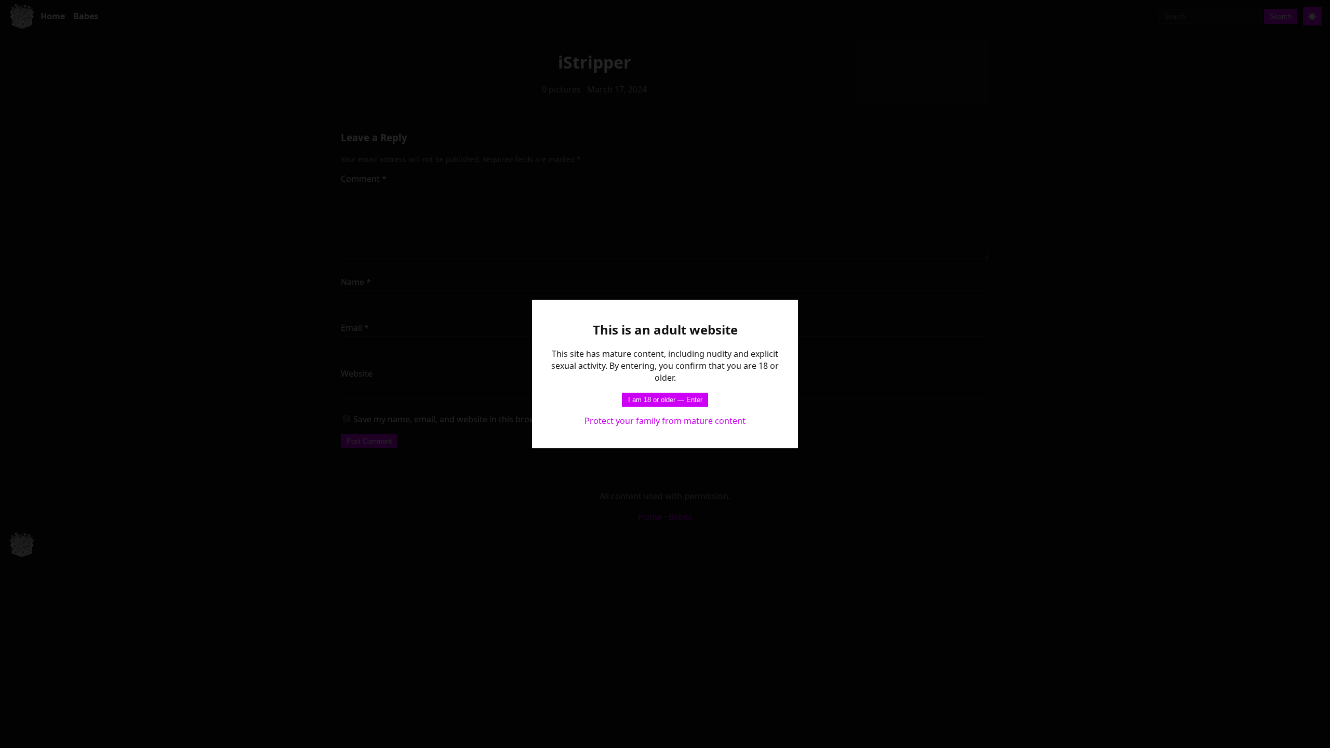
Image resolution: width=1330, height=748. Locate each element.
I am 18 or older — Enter (665, 400)
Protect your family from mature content (665, 420)
